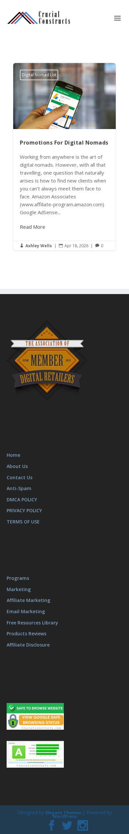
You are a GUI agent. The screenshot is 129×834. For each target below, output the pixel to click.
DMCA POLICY (22, 499)
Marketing (19, 589)
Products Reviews (26, 633)
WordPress (65, 816)
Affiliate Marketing (28, 600)
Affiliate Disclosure (28, 645)
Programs (18, 578)
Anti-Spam (19, 488)
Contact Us (19, 477)
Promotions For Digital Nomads (64, 156)
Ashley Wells (38, 246)
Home (13, 455)
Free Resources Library (32, 622)
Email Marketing (26, 611)
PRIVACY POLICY (24, 510)
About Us (17, 466)
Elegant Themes (63, 813)
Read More (32, 226)
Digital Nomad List (39, 75)
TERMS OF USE (23, 521)
